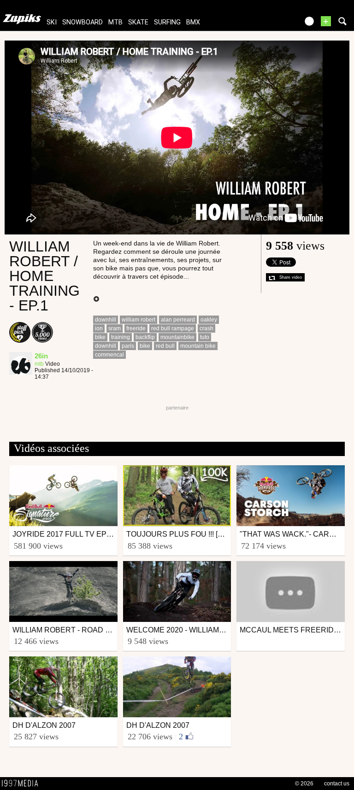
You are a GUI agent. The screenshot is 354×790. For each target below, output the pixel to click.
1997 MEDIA (22, 783)
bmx (193, 22)
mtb (115, 22)
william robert (138, 319)
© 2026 (304, 783)
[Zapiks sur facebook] (272, 24)
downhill (105, 319)
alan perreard (178, 319)
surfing (167, 22)
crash (206, 328)
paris (128, 346)
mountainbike (177, 337)
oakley (209, 319)
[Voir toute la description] (96, 299)
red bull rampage (172, 328)
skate (138, 22)
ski (52, 22)
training (120, 337)
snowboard (82, 22)
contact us (336, 783)
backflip (145, 337)
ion (99, 328)
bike (100, 337)
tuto (204, 337)
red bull (165, 346)
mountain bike (198, 346)
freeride (136, 328)
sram (114, 328)
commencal (109, 354)
